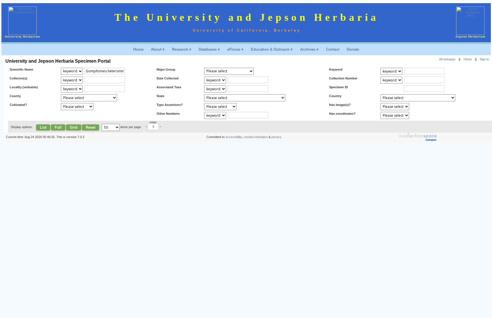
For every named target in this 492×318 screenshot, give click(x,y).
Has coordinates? (342, 113)
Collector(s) (18, 78)
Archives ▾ (309, 49)
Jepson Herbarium (470, 36)
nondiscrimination (256, 137)
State (160, 96)
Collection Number (343, 78)
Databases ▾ (209, 49)
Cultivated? (18, 104)
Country (335, 96)
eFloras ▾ (235, 49)
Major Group (166, 69)
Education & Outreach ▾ (272, 49)
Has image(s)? (340, 104)
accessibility (234, 137)
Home (138, 49)
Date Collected (168, 78)
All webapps (447, 59)
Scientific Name (21, 69)
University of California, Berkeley (247, 30)
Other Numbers (168, 113)
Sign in (484, 59)
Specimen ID (338, 87)
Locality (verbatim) (24, 87)
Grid (73, 127)
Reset (90, 127)
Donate (353, 49)
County (15, 96)
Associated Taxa (169, 87)
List (43, 127)
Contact (332, 49)
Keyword (336, 69)
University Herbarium (22, 36)
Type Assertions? (170, 104)
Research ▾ (181, 49)
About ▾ (158, 49)
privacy (276, 137)
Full (58, 127)
